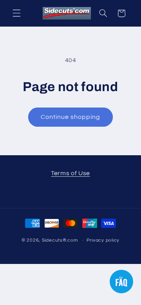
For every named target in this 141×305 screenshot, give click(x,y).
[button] (16, 13)
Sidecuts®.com (60, 240)
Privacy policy (103, 240)
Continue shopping (71, 117)
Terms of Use (70, 173)
